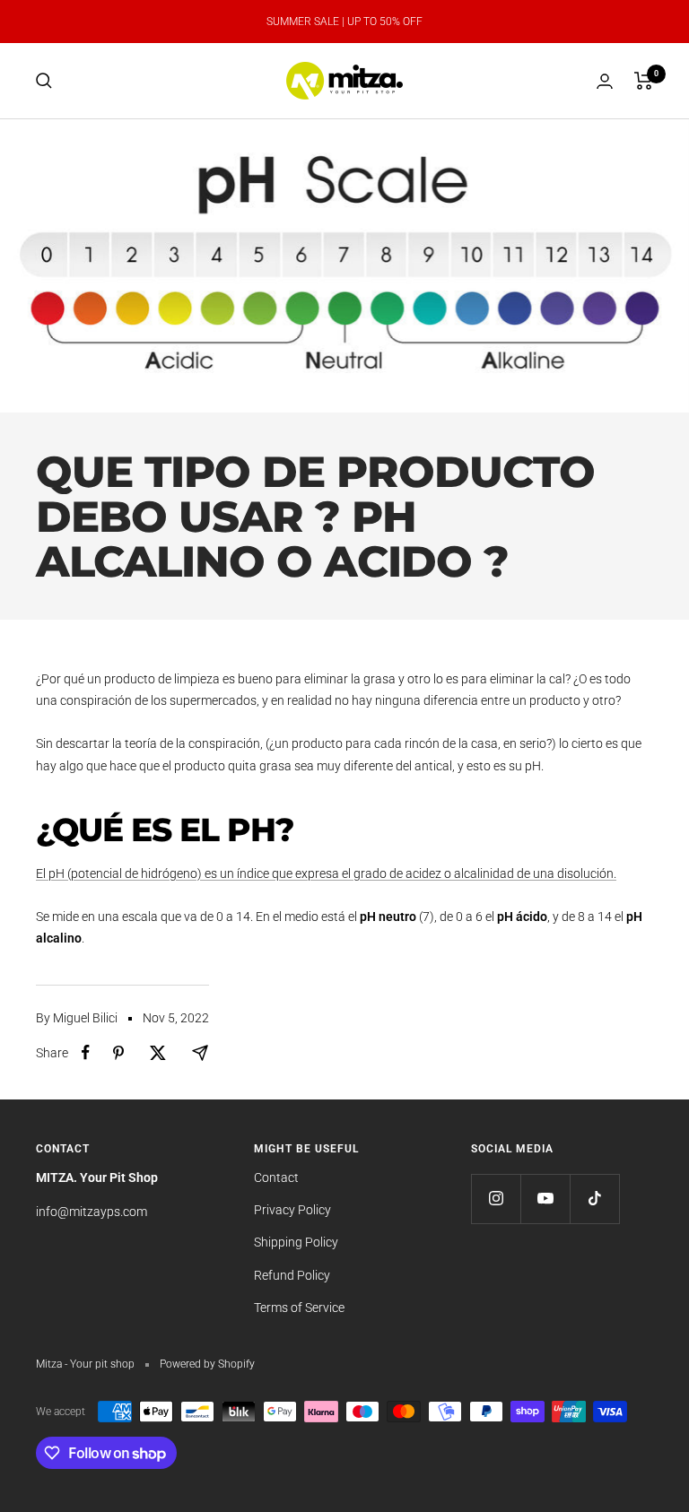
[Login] (605, 81)
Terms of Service (299, 1307)
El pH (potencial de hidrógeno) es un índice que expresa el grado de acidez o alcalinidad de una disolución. (326, 873)
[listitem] (86, 1052)
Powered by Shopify (207, 1364)
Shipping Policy (296, 1242)
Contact (276, 1177)
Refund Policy (292, 1275)
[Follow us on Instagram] (495, 1198)
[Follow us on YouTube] (545, 1198)
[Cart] (643, 81)
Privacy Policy (292, 1210)
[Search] (44, 81)
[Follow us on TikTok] (594, 1198)
